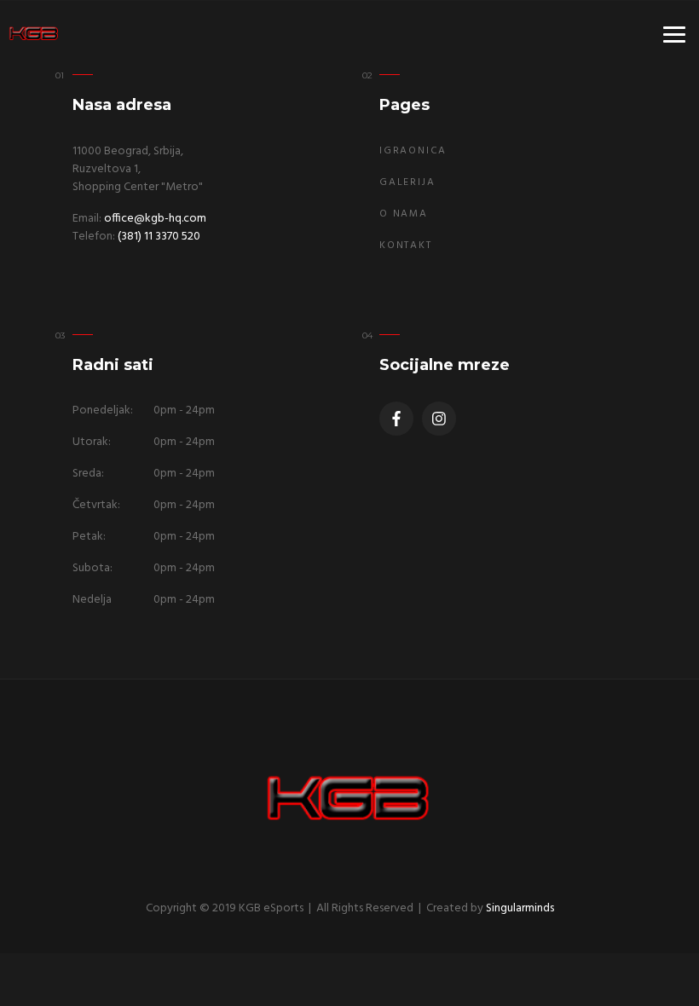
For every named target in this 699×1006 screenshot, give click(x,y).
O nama (403, 214)
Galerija (407, 182)
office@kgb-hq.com (155, 218)
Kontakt (405, 245)
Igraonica (413, 150)
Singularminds (520, 908)
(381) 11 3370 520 (159, 236)
